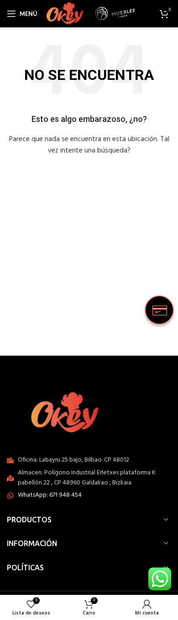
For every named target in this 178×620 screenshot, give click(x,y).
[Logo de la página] (65, 14)
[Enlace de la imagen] (68, 410)
